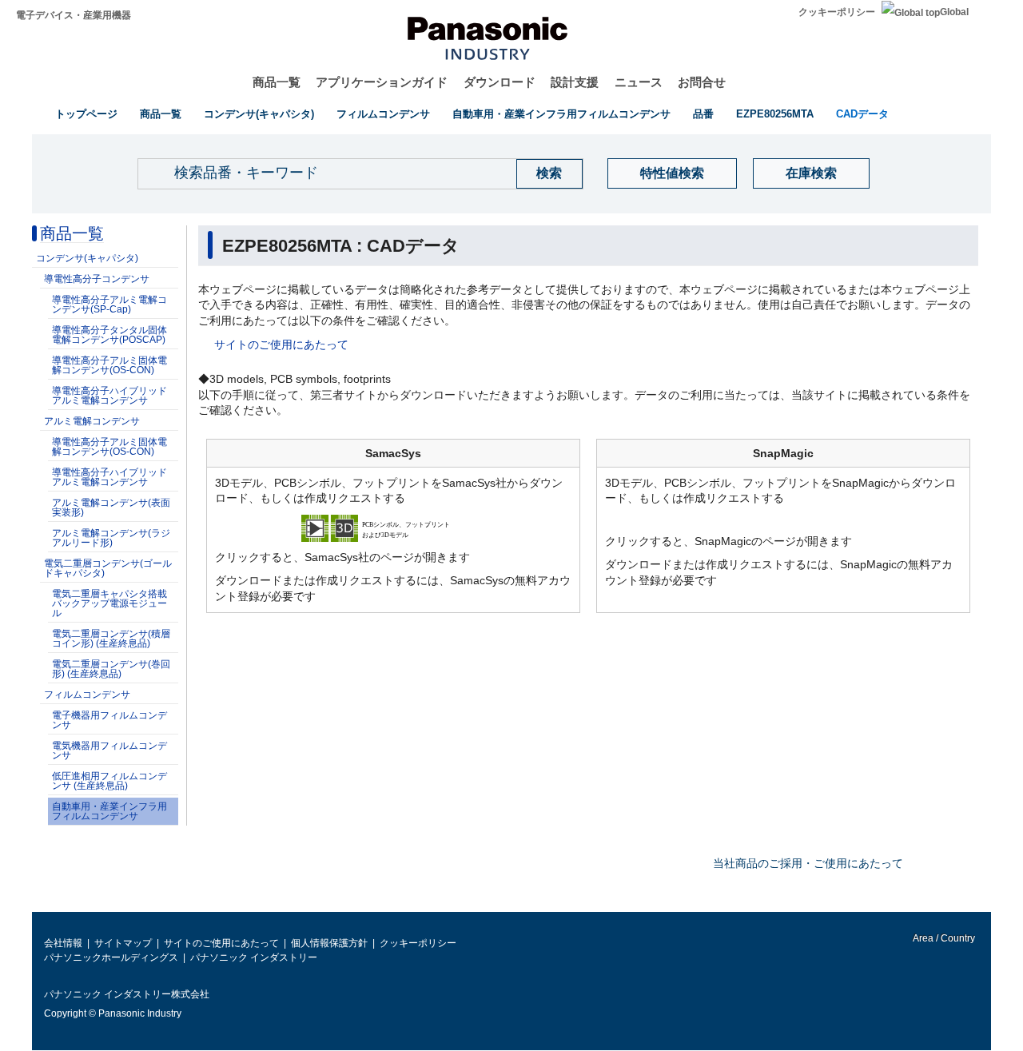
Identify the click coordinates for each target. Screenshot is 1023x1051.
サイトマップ (123, 943)
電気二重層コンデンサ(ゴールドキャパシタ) (108, 568)
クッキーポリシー (836, 12)
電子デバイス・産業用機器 (73, 15)
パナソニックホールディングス (111, 957)
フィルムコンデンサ (383, 114)
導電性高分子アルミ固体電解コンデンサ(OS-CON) (109, 365)
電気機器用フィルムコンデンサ (109, 750)
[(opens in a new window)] (393, 527)
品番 (703, 114)
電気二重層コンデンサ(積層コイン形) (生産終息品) (111, 638)
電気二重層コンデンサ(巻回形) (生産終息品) (111, 669)
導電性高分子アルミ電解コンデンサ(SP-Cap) (109, 304)
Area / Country (943, 938)
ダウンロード (499, 82)
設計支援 (575, 82)
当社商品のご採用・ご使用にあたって (808, 863)
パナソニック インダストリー (253, 957)
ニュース (639, 82)
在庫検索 (811, 173)
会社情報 (63, 943)
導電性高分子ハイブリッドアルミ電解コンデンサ (109, 395)
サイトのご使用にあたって (281, 344)
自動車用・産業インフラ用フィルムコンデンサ (561, 114)
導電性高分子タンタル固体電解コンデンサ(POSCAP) (109, 334)
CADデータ (862, 114)
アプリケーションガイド (382, 82)
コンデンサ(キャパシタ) (259, 114)
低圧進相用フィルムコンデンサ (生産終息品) (109, 780)
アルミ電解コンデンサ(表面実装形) (111, 507)
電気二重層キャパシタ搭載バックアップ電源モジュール (109, 603)
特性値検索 (672, 173)
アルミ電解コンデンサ (92, 421)
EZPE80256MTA (775, 114)
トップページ (86, 114)
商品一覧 (277, 82)
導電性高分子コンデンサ (96, 279)
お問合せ (702, 82)
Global (954, 12)
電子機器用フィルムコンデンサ (109, 720)
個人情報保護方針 (329, 943)
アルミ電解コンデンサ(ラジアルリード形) (111, 537)
